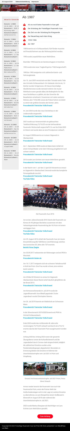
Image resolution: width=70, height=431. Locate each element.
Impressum (35, 1)
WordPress (61, 426)
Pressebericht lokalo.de (32, 258)
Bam (6, 428)
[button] (26, 369)
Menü (65, 8)
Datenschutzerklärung (23, 1)
